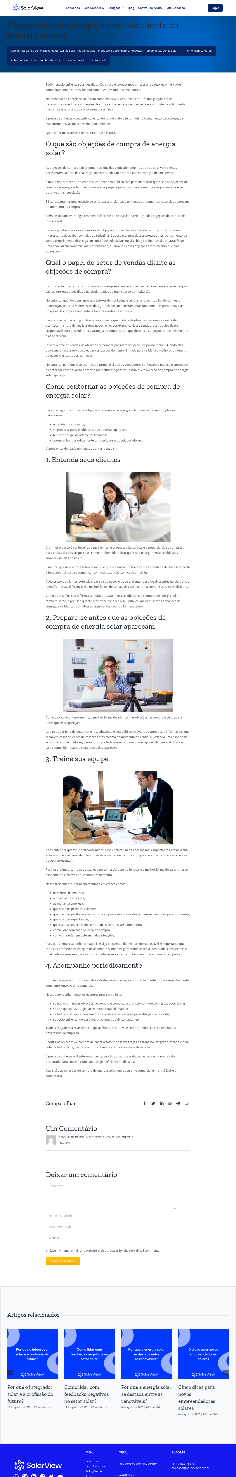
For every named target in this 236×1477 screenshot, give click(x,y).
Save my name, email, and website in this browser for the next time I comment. (104, 1251)
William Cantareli (201, 50)
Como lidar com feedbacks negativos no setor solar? (86, 1394)
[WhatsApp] (169, 1103)
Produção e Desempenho (113, 50)
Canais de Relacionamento (42, 50)
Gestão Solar (67, 50)
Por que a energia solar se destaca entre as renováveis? (146, 1394)
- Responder (126, 1136)
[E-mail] (186, 1103)
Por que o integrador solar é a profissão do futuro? (30, 1394)
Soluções (114, 8)
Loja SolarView (94, 8)
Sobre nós (73, 8)
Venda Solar (170, 50)
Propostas (137, 50)
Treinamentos (152, 50)
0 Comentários (42, 1407)
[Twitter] (153, 1103)
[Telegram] (178, 1103)
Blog (131, 8)
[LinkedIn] (161, 1103)
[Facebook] (144, 1103)
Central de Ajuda (150, 8)
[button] (10, 1372)
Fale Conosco (175, 8)
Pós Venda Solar (87, 50)
